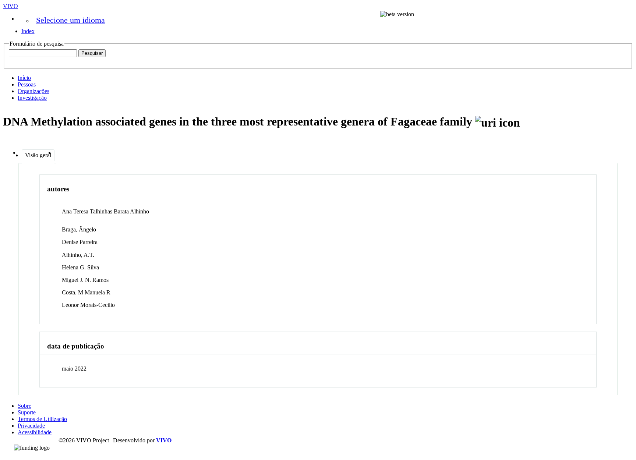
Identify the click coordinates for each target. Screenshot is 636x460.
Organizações (33, 91)
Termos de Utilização (42, 419)
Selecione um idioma (70, 20)
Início (24, 78)
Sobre (24, 406)
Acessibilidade (35, 432)
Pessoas (27, 84)
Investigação (32, 98)
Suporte (27, 412)
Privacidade (31, 425)
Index (28, 31)
